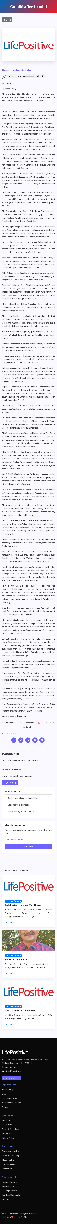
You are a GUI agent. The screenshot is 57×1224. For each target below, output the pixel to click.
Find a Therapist (9, 1089)
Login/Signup (10, 782)
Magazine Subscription (11, 1103)
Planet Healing (8, 1160)
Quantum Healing (9, 1164)
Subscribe (28, 846)
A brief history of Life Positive (20, 811)
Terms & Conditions (10, 1129)
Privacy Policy (8, 1133)
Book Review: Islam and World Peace (23, 798)
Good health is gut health (18, 805)
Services (5, 1107)
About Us (6, 1120)
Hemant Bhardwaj (9, 1182)
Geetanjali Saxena (9, 1191)
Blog (4, 1094)
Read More (10, 922)
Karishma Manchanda (11, 1195)
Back (8, 19)
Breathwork (7, 1169)
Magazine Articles (9, 1098)
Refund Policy (8, 1138)
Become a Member (11, 1078)
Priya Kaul (6, 1199)
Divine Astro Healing (10, 1155)
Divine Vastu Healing (10, 1151)
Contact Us (7, 1125)
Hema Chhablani (8, 1186)
